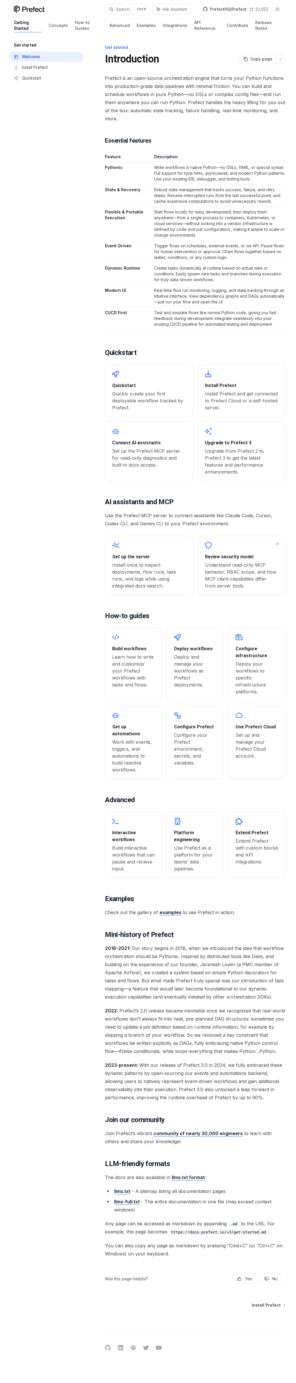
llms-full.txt (127, 1202)
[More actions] (281, 59)
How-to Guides (82, 25)
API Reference (204, 25)
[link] (149, 390)
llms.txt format (188, 1177)
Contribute (237, 25)
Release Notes (263, 25)
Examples (146, 25)
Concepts (58, 25)
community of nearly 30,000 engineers (198, 1133)
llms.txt (122, 1191)
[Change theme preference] (277, 9)
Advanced (120, 25)
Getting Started (21, 25)
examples (171, 912)
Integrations (175, 25)
